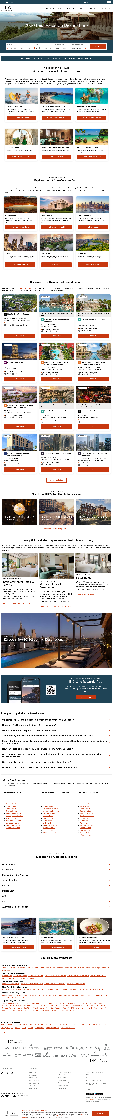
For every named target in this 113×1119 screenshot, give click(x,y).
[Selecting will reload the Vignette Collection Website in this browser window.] (47, 1047)
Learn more (90, 1099)
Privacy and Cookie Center (94, 1080)
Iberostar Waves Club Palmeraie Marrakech (56, 320)
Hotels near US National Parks (32, 984)
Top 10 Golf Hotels (63, 1005)
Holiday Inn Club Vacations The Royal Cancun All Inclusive (56, 363)
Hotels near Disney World (76, 984)
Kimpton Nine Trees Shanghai (18, 314)
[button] (108, 2)
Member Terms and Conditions (95, 1072)
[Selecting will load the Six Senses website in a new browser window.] (6, 1047)
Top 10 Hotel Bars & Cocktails (53, 1003)
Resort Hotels (91, 968)
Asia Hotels (32, 995)
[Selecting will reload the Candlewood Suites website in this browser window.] (105, 1055)
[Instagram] (11, 1073)
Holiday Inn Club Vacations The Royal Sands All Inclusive (93, 363)
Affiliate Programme (35, 1086)
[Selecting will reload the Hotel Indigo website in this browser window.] (70, 1047)
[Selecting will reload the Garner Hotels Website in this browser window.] (56, 1055)
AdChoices (89, 1075)
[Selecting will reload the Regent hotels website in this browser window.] (16, 1047)
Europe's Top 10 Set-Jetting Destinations (33, 639)
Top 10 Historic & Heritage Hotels (80, 1008)
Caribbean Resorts (20, 976)
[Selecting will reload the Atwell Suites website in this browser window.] (73, 1055)
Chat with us (33, 1088)
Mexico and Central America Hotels (77, 995)
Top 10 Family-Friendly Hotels (20, 1005)
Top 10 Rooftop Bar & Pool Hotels (21, 1010)
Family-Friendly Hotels (10, 984)
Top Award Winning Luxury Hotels (91, 989)
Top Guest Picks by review (12, 1003)
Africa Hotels (23, 997)
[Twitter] (7, 1073)
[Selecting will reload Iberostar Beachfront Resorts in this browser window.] (7, 1055)
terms (82, 1114)
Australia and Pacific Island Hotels (50, 995)
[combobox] (19, 48)
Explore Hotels (33, 1075)
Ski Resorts (81, 968)
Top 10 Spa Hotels (42, 1010)
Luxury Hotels (20, 989)
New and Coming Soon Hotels (38, 968)
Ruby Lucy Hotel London (90, 411)
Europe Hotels (21, 995)
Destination (10, 45)
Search (98, 46)
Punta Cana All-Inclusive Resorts (21, 978)
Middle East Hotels (10, 997)
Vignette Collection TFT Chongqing (57, 453)
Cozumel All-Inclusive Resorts (78, 976)
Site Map (88, 1087)
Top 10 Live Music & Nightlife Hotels (85, 1005)
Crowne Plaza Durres (15, 362)
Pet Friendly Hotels (70, 989)
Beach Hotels (7, 976)
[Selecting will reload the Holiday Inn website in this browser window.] (47, 1055)
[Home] (4, 1032)
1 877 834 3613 (22, 1095)
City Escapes (21, 968)
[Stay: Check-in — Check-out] (42, 48)
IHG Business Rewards (64, 1072)
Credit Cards (92, 8)
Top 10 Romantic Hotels (31, 1003)
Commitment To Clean (64, 1083)
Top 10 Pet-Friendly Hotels (34, 1008)
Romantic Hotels (70, 968)
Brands (82, 8)
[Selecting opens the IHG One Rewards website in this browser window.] (99, 1060)
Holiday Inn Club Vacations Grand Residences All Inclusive (20, 406)
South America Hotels (100, 995)
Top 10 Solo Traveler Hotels (56, 1008)
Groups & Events (70, 8)
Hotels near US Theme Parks (54, 984)
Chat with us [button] (9, 2)
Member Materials (63, 1085)
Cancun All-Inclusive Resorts (55, 976)
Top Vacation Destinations (36, 989)
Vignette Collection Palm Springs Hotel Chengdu (94, 454)
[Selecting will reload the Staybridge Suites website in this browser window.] (84, 1055)
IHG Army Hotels (63, 1075)
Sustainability (62, 1080)
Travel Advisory (62, 1077)
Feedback (89, 1089)
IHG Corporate (62, 1088)
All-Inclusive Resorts (35, 976)
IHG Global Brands (34, 1078)
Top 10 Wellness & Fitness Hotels (79, 1003)
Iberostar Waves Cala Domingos (93, 319)
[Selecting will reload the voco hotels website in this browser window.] (89, 1047)
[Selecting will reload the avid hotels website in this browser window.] (64, 1055)
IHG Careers (32, 1072)
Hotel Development (35, 1080)
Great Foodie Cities (9, 968)
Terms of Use (90, 1078)
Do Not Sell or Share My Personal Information (96, 1083)
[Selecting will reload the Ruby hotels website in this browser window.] (97, 1047)
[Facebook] (2, 1073)
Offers (60, 8)
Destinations (50, 8)
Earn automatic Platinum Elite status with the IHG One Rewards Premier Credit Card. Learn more (56, 58)
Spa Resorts (101, 968)
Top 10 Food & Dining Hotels (43, 1005)
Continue (100, 1113)
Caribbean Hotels (8, 995)
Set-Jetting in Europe (54, 989)
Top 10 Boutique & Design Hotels (63, 1010)
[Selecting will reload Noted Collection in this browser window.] (80, 1047)
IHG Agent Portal (34, 1083)
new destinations (25, 288)
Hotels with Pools (56, 968)
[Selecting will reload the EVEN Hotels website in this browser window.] (28, 1055)
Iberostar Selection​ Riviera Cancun (57, 411)
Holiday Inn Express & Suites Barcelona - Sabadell (18, 454)
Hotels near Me (8, 989)
